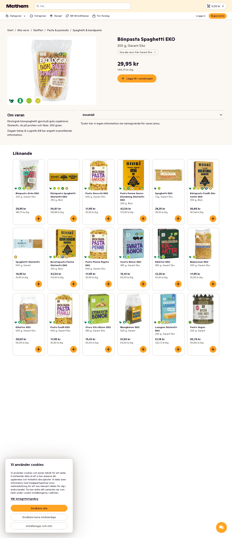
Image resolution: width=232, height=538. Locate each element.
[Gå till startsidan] (17, 6)
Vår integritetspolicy (24, 498)
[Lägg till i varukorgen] (38, 218)
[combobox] (84, 6)
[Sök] (38, 6)
